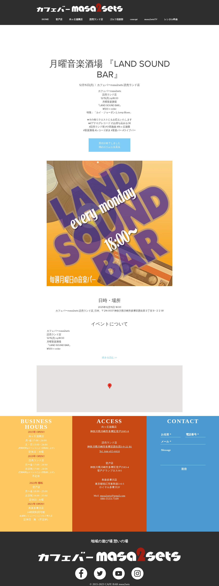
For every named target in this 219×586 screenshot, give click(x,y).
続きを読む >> (109, 357)
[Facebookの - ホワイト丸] (81, 573)
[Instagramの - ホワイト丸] (137, 573)
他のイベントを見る (109, 146)
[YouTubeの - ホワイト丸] (119, 573)
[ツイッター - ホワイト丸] (100, 573)
